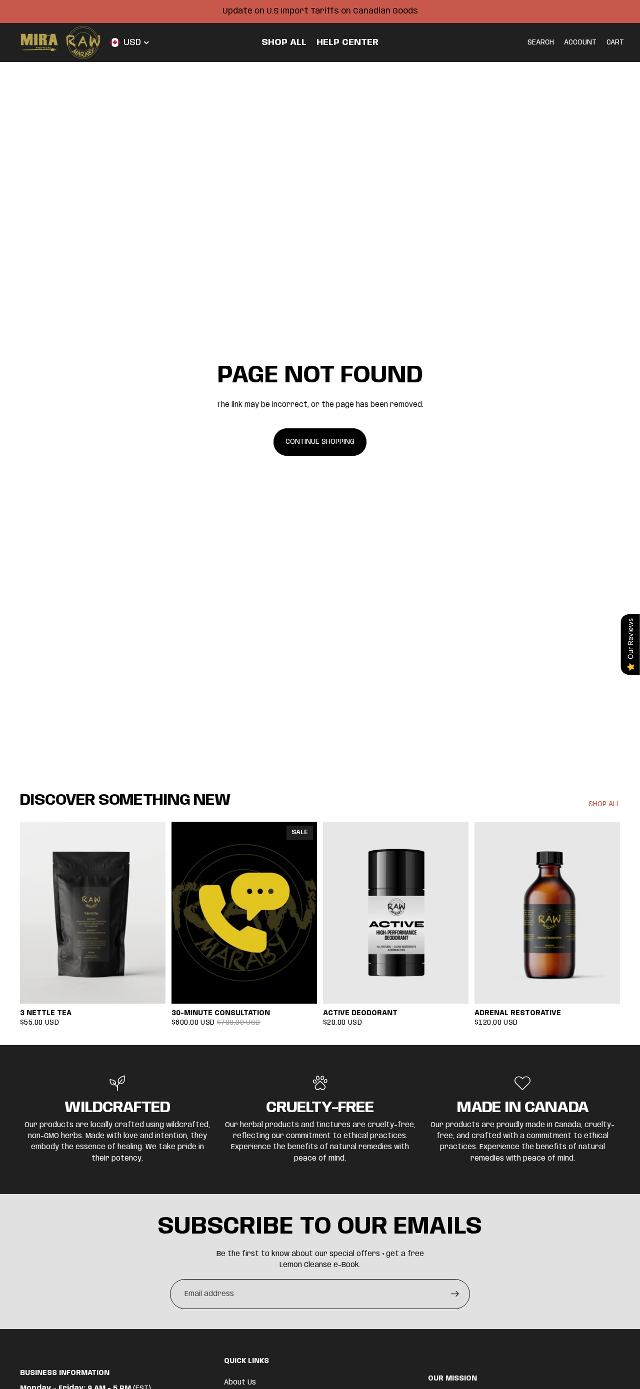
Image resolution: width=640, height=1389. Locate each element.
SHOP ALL (604, 804)
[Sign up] (455, 1294)
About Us (240, 1382)
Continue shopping (320, 441)
